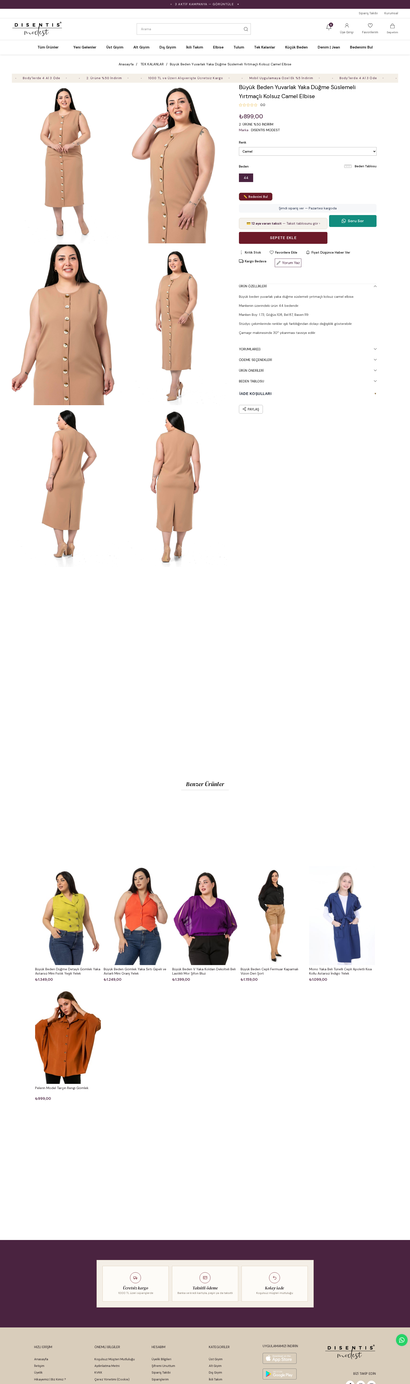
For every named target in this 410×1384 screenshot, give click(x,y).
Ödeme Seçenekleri (255, 360)
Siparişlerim (160, 1379)
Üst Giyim (216, 1359)
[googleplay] (280, 1374)
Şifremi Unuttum (163, 1366)
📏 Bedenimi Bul (255, 196)
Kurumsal (391, 13)
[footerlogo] (350, 1352)
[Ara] (246, 29)
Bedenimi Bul (361, 47)
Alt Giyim (215, 1366)
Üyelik (38, 1372)
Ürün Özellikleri (253, 286)
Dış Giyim (215, 1372)
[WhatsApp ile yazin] (402, 1340)
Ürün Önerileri (251, 370)
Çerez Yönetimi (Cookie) (112, 1379)
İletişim (39, 1366)
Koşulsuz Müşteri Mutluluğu (114, 1359)
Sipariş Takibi (368, 13)
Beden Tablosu (366, 166)
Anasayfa (41, 1359)
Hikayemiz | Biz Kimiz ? (50, 1379)
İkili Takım (215, 1379)
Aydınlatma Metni (107, 1366)
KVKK (98, 1372)
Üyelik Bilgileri (161, 1359)
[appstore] (280, 1358)
